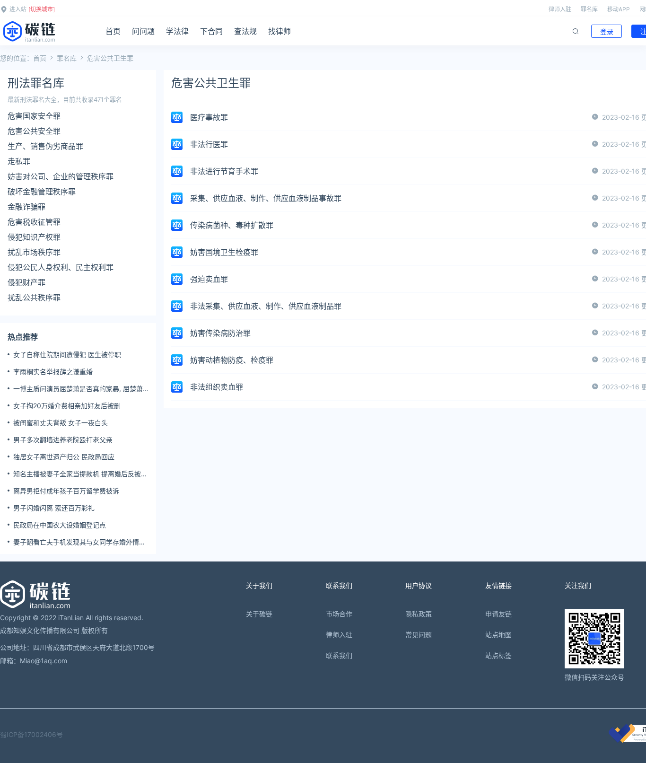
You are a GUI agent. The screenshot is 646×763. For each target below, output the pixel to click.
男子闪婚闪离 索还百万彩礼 (54, 508)
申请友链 (498, 614)
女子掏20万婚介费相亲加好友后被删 (67, 406)
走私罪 (19, 161)
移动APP (618, 9)
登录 (606, 31)
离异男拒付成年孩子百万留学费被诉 (66, 491)
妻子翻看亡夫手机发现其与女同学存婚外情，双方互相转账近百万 (79, 542)
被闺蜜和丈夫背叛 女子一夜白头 (60, 423)
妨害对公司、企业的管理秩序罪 (60, 176)
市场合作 (339, 614)
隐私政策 (418, 614)
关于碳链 (259, 614)
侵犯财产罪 (26, 282)
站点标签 (498, 655)
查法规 (245, 31)
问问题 (143, 31)
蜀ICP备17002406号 (31, 734)
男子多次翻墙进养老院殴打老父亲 (63, 440)
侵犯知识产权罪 (34, 237)
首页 (113, 31)
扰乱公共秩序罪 (34, 297)
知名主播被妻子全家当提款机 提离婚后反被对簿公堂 (80, 474)
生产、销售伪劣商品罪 (45, 146)
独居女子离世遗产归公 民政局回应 (63, 457)
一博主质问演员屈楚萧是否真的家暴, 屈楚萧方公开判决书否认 (78, 389)
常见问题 (418, 635)
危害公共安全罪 (34, 131)
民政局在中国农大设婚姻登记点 (59, 525)
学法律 (177, 31)
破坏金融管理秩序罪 (42, 191)
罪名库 (589, 9)
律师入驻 (560, 9)
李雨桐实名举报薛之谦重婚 (53, 372)
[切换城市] (41, 9)
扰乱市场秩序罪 (34, 252)
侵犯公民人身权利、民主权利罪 (60, 267)
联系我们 (339, 655)
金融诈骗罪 (26, 206)
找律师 (279, 31)
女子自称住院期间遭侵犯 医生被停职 (67, 355)
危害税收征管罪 (34, 222)
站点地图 (498, 635)
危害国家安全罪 (34, 116)
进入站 (17, 9)
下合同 (211, 31)
